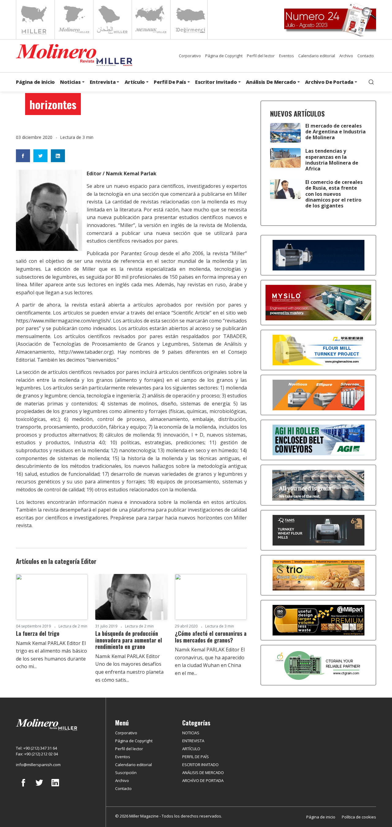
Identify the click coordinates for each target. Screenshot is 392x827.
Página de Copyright (224, 55)
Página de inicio (35, 82)
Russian (150, 19)
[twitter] (39, 787)
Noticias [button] (70, 82)
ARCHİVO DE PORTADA (203, 780)
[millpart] (318, 619)
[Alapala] (318, 254)
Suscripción (126, 772)
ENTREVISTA (193, 740)
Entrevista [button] (103, 82)
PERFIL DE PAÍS (195, 756)
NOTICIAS (190, 733)
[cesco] (318, 484)
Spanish (73, 19)
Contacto (365, 55)
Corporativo (190, 55)
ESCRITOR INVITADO (200, 764)
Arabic (111, 19)
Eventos (286, 55)
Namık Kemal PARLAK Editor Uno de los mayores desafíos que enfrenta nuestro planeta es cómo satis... (129, 668)
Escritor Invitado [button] (216, 82)
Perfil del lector (261, 55)
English (34, 19)
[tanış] (318, 529)
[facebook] (23, 787)
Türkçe (189, 19)
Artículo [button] (135, 82)
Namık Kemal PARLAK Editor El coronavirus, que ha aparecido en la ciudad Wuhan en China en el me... (210, 661)
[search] (371, 82)
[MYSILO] (318, 302)
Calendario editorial (316, 55)
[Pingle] (318, 349)
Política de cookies (359, 817)
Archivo (346, 55)
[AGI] (318, 439)
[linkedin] (55, 787)
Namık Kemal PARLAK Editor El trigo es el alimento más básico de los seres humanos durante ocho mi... (51, 655)
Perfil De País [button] (170, 82)
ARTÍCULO (191, 748)
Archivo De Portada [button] (329, 82)
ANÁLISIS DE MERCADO (203, 772)
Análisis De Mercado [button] (271, 82)
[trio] (318, 574)
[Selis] (318, 394)
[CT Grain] (318, 664)
